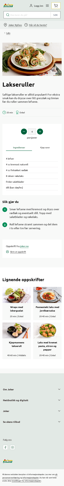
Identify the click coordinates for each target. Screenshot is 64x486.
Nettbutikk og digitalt (15, 400)
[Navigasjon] (47, 5)
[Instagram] (12, 447)
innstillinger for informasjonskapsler (26, 480)
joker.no (24, 246)
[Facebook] (5, 447)
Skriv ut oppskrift (18, 251)
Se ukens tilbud (11, 421)
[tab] (19, 147)
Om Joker (8, 389)
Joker (6, 411)
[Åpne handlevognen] (55, 5)
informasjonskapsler (31, 477)
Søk (55, 14)
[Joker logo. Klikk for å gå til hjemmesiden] (8, 6)
